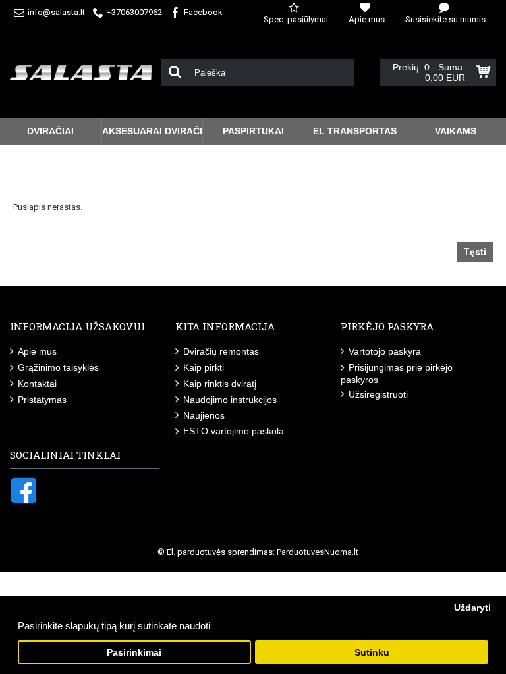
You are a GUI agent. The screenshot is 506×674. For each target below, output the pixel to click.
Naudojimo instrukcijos (230, 399)
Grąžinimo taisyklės (58, 367)
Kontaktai (37, 383)
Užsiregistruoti (378, 394)
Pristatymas (42, 399)
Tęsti (474, 252)
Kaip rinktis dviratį (219, 383)
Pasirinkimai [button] (134, 653)
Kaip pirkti (203, 367)
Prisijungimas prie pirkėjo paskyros (397, 373)
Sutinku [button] (371, 653)
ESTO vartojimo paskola (233, 431)
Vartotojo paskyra (385, 351)
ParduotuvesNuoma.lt (317, 552)
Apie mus (37, 351)
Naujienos (204, 415)
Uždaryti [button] (472, 608)
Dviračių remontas (221, 351)
